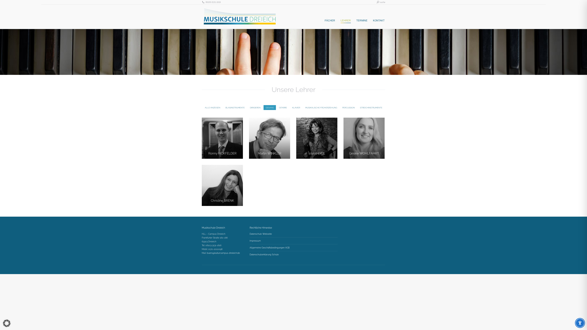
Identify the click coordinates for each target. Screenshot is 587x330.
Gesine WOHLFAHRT (364, 153)
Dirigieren (255, 107)
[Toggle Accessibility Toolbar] (580, 323)
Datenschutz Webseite (261, 234)
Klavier (296, 107)
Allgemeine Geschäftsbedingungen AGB (270, 247)
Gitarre (283, 107)
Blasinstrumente (235, 107)
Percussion (348, 107)
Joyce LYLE (317, 153)
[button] (6, 323)
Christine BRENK (222, 200)
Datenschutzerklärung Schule (264, 254)
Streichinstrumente (371, 107)
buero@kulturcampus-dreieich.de (223, 253)
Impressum (255, 241)
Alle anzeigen (212, 107)
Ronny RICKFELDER (222, 153)
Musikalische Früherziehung (321, 107)
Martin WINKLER (269, 153)
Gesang (270, 107)
